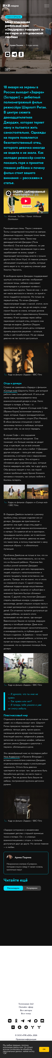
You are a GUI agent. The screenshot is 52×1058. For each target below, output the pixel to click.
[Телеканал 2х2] (22, 1020)
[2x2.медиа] (29, 1020)
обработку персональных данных (17, 1050)
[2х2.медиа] (26, 1027)
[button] (46, 5)
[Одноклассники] (16, 1020)
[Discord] (42, 1020)
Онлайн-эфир (26, 1007)
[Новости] (39, 1027)
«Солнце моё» (10, 390)
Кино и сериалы (13, 17)
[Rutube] (13, 1027)
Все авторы (26, 1010)
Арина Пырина (16, 45)
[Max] (35, 1020)
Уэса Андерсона (12, 756)
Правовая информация (26, 1039)
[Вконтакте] (9, 1020)
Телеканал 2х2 (26, 1004)
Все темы (26, 1013)
